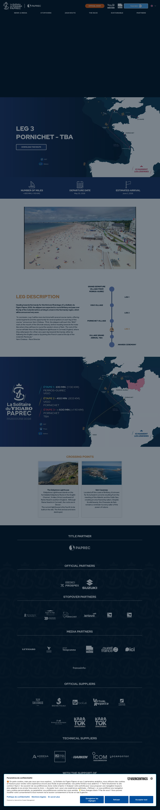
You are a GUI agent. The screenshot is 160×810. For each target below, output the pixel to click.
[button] (25, 352)
